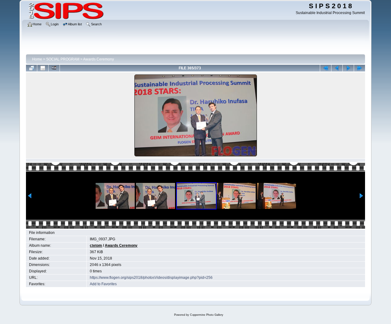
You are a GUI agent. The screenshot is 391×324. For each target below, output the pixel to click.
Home (37, 59)
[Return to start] (325, 68)
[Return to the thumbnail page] (31, 68)
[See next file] (348, 68)
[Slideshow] (54, 68)
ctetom (96, 245)
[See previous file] (336, 68)
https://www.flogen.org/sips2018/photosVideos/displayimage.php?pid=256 (151, 277)
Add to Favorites (103, 284)
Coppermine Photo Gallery (206, 314)
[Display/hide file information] (42, 68)
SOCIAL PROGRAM (62, 59)
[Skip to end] (359, 68)
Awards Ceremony (98, 59)
